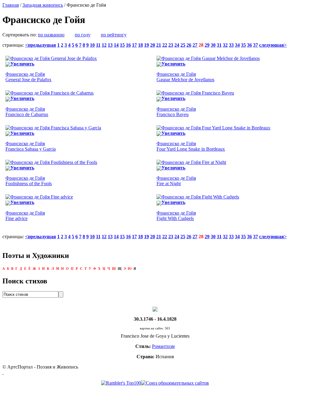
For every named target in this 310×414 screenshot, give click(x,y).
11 (98, 45)
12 (104, 45)
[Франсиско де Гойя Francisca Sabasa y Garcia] (53, 127)
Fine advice (25, 215)
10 (92, 45)
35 (243, 45)
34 (237, 45)
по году (83, 34)
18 (140, 45)
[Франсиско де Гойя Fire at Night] (191, 162)
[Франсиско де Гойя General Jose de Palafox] (51, 58)
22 (164, 45)
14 (116, 45)
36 (249, 45)
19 (146, 45)
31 (219, 45)
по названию (51, 34)
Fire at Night (176, 180)
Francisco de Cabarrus (26, 111)
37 (255, 45)
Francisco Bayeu (176, 111)
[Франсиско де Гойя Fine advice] (39, 196)
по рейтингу (114, 34)
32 (225, 45)
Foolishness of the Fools (28, 180)
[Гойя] (155, 308)
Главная (10, 5)
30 (213, 45)
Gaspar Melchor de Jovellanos (185, 77)
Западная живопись (42, 5)
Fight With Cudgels (176, 215)
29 (207, 45)
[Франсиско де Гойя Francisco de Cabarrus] (49, 92)
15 (122, 45)
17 (134, 45)
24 (176, 45)
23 (170, 45)
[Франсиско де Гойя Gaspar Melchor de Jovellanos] (208, 58)
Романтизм (163, 346)
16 (128, 45)
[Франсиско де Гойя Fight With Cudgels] (198, 196)
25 (182, 45)
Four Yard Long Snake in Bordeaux (191, 146)
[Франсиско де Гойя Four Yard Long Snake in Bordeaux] (213, 127)
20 (152, 45)
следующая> (273, 45)
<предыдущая (40, 45)
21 (158, 45)
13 (110, 45)
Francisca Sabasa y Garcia (30, 146)
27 (195, 45)
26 (188, 45)
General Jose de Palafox (28, 77)
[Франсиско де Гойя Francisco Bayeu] (195, 92)
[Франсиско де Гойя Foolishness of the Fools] (51, 162)
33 (231, 45)
